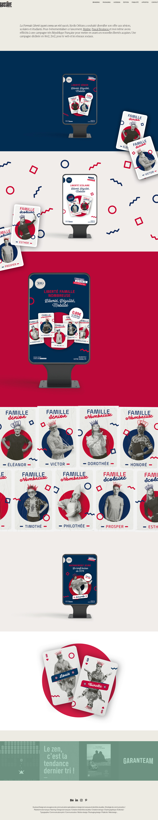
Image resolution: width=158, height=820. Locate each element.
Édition (126, 2)
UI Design (117, 2)
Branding (96, 2)
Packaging (106, 2)
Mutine (87, 29)
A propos (145, 2)
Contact (155, 2)
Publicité (135, 2)
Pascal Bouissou (100, 29)
